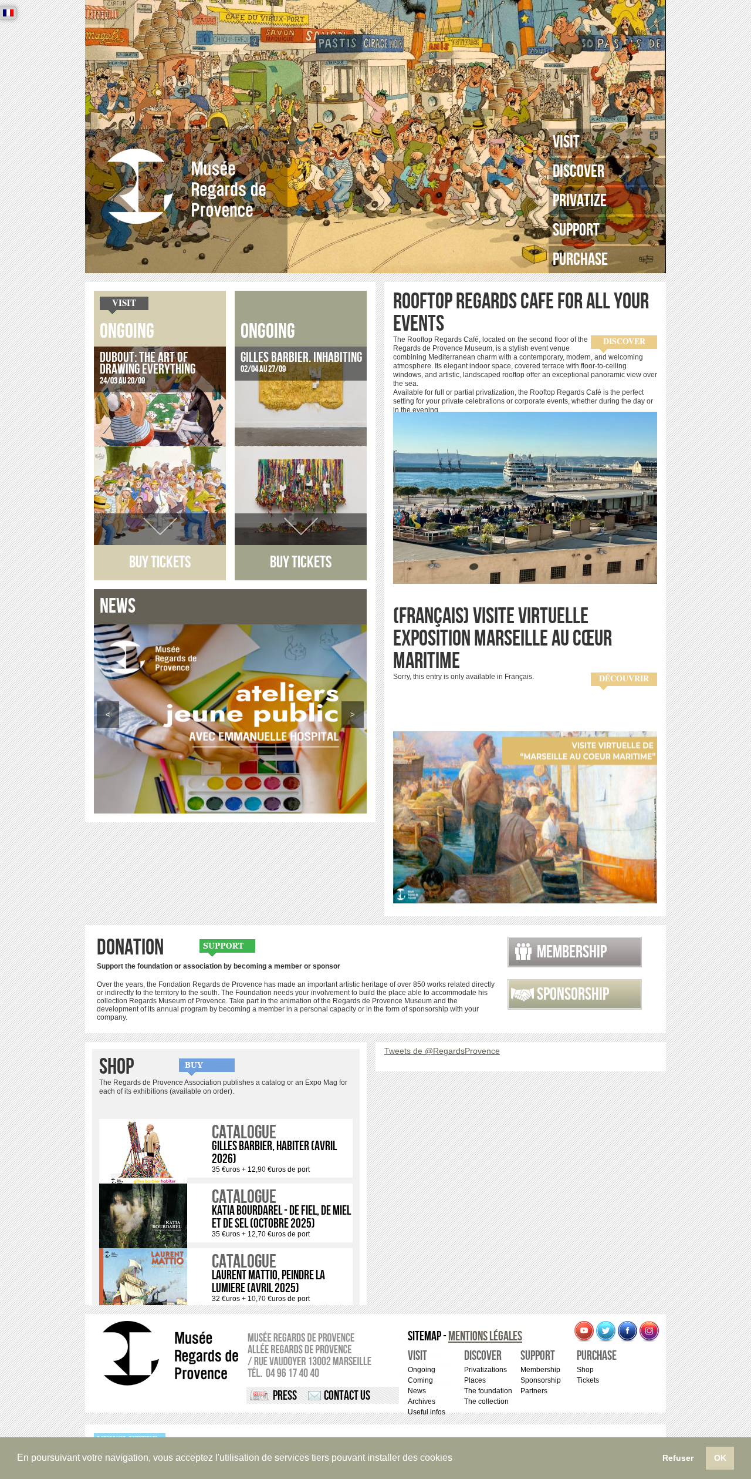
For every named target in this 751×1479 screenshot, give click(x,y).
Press (285, 1396)
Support (576, 230)
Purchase (580, 259)
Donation (130, 948)
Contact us (347, 1396)
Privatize (580, 200)
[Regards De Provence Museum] (186, 186)
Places (475, 1380)
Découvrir (624, 678)
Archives (421, 1401)
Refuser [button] (678, 1458)
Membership (572, 952)
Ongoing (127, 332)
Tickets (588, 1380)
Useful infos (426, 1412)
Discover (578, 171)
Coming (420, 1380)
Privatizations (485, 1370)
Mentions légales (485, 1336)
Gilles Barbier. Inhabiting (301, 357)
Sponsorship (573, 994)
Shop (116, 1067)
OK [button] (720, 1458)
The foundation (488, 1391)
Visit (566, 142)
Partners (533, 1391)
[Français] (8, 12)
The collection (486, 1401)
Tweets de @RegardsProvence (442, 1051)
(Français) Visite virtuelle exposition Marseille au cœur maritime (502, 639)
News (417, 1391)
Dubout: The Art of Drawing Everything (147, 363)
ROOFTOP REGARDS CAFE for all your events (521, 313)
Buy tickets (160, 562)
